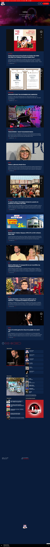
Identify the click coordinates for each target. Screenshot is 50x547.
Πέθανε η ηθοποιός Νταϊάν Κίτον (17, 164)
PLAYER (46, 3)
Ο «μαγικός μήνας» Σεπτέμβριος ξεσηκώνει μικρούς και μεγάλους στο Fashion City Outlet (23, 202)
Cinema (9, 162)
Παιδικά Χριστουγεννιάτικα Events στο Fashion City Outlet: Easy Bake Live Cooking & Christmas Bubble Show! (23, 56)
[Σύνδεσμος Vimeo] (3, 3)
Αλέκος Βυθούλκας (11, 362)
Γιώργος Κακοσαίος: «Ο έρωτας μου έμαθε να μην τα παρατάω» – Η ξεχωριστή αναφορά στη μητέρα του (22, 299)
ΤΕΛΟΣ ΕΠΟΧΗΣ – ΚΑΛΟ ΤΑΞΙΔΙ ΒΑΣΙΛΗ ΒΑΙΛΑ (20, 132)
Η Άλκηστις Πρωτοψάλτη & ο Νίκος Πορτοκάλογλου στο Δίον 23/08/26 (15, 414)
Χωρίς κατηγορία (10, 92)
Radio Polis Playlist (31, 350)
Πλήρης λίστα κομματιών (31, 395)
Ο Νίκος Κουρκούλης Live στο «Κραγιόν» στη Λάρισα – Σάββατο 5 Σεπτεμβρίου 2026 (16, 401)
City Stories (10, 53)
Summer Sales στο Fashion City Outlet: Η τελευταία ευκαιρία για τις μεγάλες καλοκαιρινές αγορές (17, 405)
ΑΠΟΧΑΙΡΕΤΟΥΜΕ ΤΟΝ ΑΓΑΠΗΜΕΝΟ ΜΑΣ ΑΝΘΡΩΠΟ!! (22, 94)
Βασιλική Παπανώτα (31, 371)
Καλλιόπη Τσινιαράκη (31, 354)
